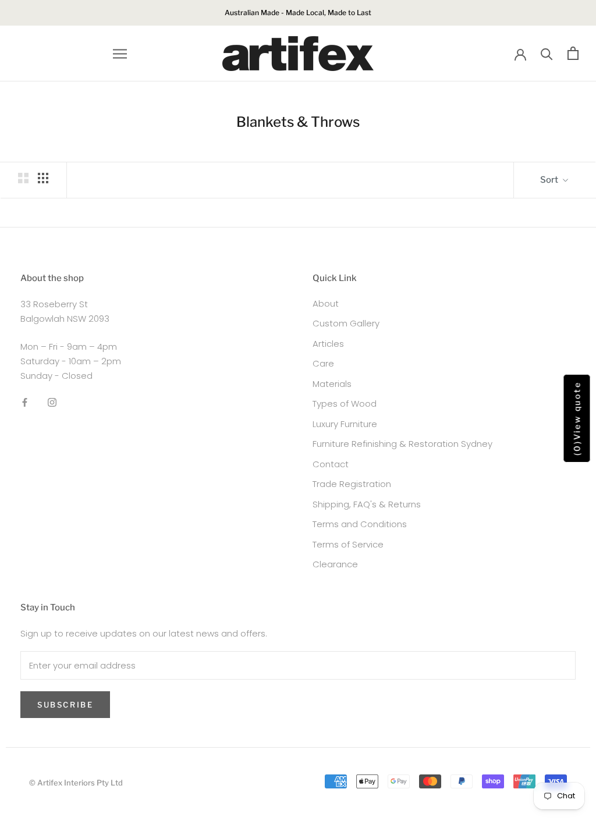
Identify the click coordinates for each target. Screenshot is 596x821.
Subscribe (65, 704)
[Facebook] (24, 402)
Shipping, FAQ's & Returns (367, 504)
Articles (328, 343)
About (326, 303)
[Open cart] (573, 53)
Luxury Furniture (345, 424)
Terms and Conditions (360, 524)
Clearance (335, 564)
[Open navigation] (120, 53)
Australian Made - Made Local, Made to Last (298, 12)
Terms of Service (348, 544)
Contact (331, 464)
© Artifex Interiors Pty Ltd (76, 782)
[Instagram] (52, 402)
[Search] (547, 53)
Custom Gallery (346, 323)
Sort (550, 180)
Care (323, 363)
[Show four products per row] (43, 178)
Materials (332, 384)
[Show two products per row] (23, 178)
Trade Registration (352, 484)
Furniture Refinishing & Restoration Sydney (402, 444)
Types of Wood (345, 403)
